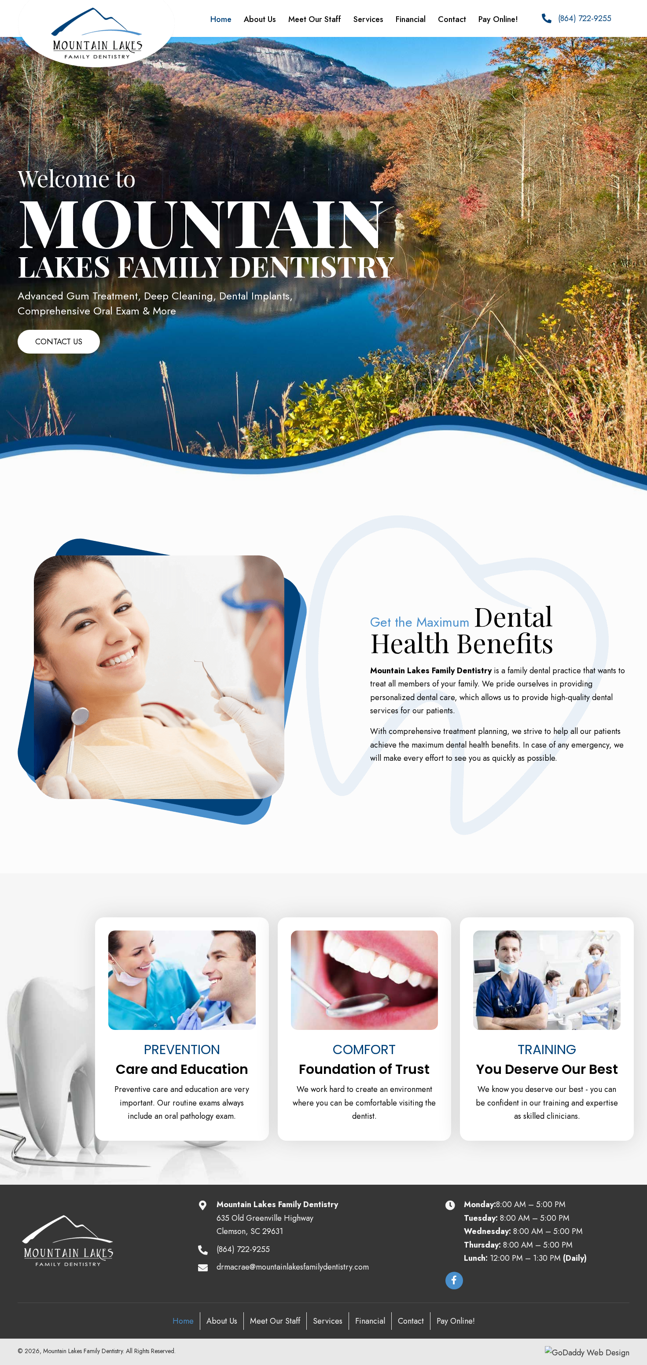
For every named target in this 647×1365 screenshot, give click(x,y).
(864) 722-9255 (584, 18)
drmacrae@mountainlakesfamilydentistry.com (293, 1267)
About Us (221, 1321)
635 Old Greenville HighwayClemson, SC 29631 (265, 1224)
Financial (370, 1321)
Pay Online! (456, 1321)
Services (327, 1321)
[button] (59, 342)
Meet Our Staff (275, 1321)
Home (183, 1321)
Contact (411, 1321)
